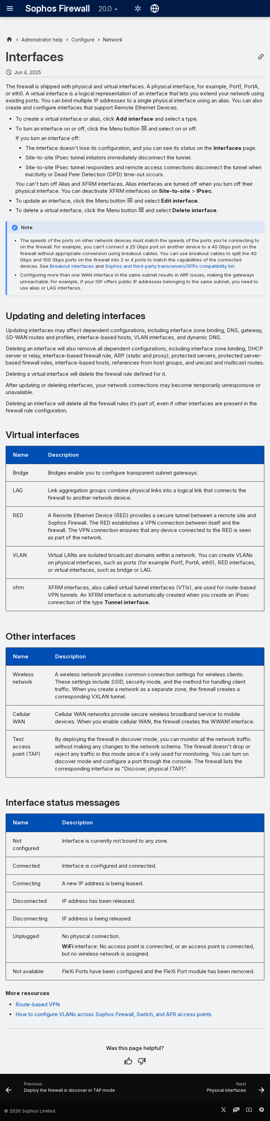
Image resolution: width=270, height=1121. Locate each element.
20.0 (105, 9)
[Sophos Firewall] (9, 39)
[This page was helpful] (128, 1061)
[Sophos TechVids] (249, 1111)
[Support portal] (236, 1111)
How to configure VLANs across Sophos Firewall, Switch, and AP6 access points (113, 1014)
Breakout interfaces (72, 266)
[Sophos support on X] (223, 1111)
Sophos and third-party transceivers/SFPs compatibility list (169, 266)
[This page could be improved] (142, 1061)
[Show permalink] (260, 57)
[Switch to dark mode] (138, 8)
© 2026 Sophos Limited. (30, 1111)
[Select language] (155, 8)
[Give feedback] (261, 1111)
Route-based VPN (37, 1004)
